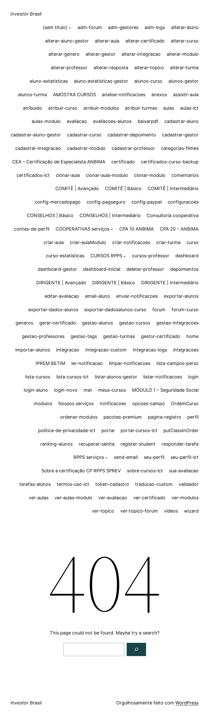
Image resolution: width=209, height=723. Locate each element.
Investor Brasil (26, 14)
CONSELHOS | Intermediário (110, 215)
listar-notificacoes (162, 376)
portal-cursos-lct (139, 430)
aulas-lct (189, 108)
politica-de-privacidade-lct (66, 430)
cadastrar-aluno (181, 121)
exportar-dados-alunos (53, 309)
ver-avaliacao (112, 497)
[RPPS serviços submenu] (106, 457)
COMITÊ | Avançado (77, 188)
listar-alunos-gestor (116, 376)
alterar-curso (185, 41)
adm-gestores (123, 27)
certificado (123, 161)
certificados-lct (33, 175)
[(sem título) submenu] (70, 27)
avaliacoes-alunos (112, 121)
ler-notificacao (87, 363)
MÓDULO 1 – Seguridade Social (165, 390)
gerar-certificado (57, 322)
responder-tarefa (180, 444)
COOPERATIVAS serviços (82, 229)
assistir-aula (186, 94)
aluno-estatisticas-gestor (101, 81)
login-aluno (36, 390)
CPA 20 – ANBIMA (179, 229)
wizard (191, 511)
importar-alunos (32, 349)
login (193, 376)
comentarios (185, 175)
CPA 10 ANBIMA (136, 229)
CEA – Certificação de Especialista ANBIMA (58, 161)
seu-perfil (154, 457)
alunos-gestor (183, 81)
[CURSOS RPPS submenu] (124, 255)
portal (107, 430)
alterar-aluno (185, 27)
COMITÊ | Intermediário (173, 188)
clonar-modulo (149, 175)
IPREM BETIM (50, 363)
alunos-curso (148, 81)
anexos (159, 94)
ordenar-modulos (78, 417)
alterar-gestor (100, 54)
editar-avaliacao (62, 296)
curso (193, 242)
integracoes (186, 349)
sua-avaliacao (184, 470)
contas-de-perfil (31, 229)
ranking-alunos (56, 444)
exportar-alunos (181, 296)
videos (171, 511)
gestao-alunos (97, 322)
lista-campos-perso (177, 363)
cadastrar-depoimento (132, 134)
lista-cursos (37, 376)
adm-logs (155, 27)
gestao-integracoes (177, 322)
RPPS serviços (88, 457)
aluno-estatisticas (49, 81)
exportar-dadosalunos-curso (115, 309)
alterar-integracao (141, 54)
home (192, 336)
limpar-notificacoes (129, 363)
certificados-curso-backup (170, 161)
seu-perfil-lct (185, 457)
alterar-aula (107, 41)
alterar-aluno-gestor (67, 41)
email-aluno (97, 296)
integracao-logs (150, 349)
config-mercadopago (58, 202)
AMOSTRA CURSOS (74, 94)
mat (88, 390)
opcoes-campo (148, 403)
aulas (168, 108)
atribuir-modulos (101, 108)
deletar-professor (145, 269)
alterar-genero (64, 54)
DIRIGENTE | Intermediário (170, 282)
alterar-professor (69, 67)
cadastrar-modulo (86, 148)
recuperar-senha (96, 444)
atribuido (32, 108)
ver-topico (103, 511)
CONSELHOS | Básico (50, 215)
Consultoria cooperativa (173, 215)
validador (189, 484)
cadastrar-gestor (180, 134)
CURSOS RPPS (106, 255)
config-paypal (147, 202)
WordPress (187, 702)
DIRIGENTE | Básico (113, 282)
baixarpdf (148, 121)
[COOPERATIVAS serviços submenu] (111, 229)
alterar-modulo (183, 54)
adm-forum (89, 27)
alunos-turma (32, 94)
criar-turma (168, 242)
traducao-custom (154, 484)
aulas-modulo (46, 121)
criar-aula (54, 242)
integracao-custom (106, 349)
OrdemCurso (185, 403)
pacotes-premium (122, 417)
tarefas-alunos (35, 484)
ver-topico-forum (139, 511)
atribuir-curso (62, 108)
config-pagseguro (106, 202)
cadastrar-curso (84, 134)
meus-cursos (112, 390)
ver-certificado (149, 497)
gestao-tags (84, 336)
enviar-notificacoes (137, 296)
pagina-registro (164, 417)
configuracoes (183, 202)
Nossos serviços (76, 403)
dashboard (187, 255)
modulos (43, 403)
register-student (138, 444)
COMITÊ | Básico (123, 188)
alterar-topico (149, 67)
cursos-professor (150, 255)
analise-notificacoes (123, 94)
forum (158, 309)
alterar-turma (184, 67)
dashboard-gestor (57, 269)
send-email (126, 457)
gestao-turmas (119, 336)
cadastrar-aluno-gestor (36, 134)
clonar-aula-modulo (107, 175)
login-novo (65, 390)
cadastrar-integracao (38, 148)
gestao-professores (43, 336)
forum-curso (185, 309)
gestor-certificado (160, 336)
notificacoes (113, 403)
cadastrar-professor (133, 148)
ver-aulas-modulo (73, 497)
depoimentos (184, 269)
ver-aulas (38, 497)
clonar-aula (68, 175)
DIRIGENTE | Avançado (61, 282)
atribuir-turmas (141, 108)
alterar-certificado (145, 41)
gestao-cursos (134, 322)
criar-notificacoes (131, 242)
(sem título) (55, 27)
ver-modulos (185, 497)
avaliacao (77, 121)
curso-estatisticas (65, 255)
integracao (67, 349)
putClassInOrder (181, 430)
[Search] (136, 649)
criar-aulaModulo (88, 242)
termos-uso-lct (73, 484)
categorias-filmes (180, 148)
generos (24, 322)
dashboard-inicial (101, 269)
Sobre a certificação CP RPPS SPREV (81, 470)
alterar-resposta (111, 67)
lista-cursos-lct (72, 376)
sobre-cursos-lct (145, 470)
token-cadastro (112, 484)
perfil (193, 417)
